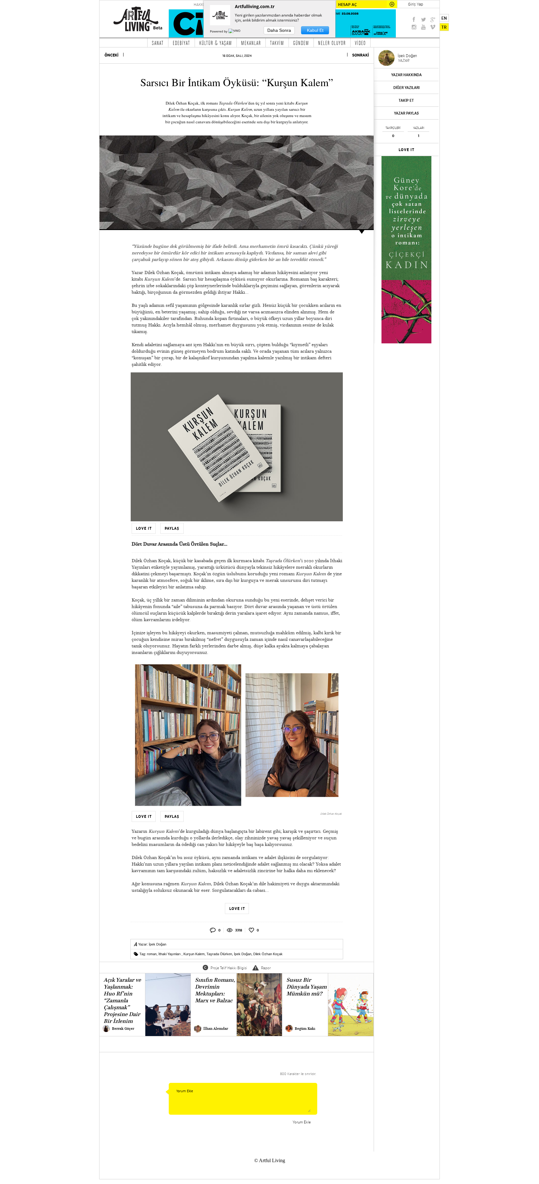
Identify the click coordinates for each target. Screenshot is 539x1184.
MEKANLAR (251, 42)
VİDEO (360, 42)
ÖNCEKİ (111, 55)
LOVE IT (407, 149)
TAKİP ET (406, 100)
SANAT (158, 42)
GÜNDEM (301, 42)
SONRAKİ (360, 55)
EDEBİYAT (181, 42)
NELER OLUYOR (332, 42)
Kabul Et (315, 30)
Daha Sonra (279, 30)
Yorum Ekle (302, 1122)
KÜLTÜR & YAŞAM (215, 42)
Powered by (219, 31)
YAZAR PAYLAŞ (406, 113)
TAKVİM (277, 42)
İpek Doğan (157, 944)
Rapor (266, 967)
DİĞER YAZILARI (406, 87)
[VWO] (234, 31)
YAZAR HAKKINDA (406, 74)
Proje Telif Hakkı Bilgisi (229, 967)
